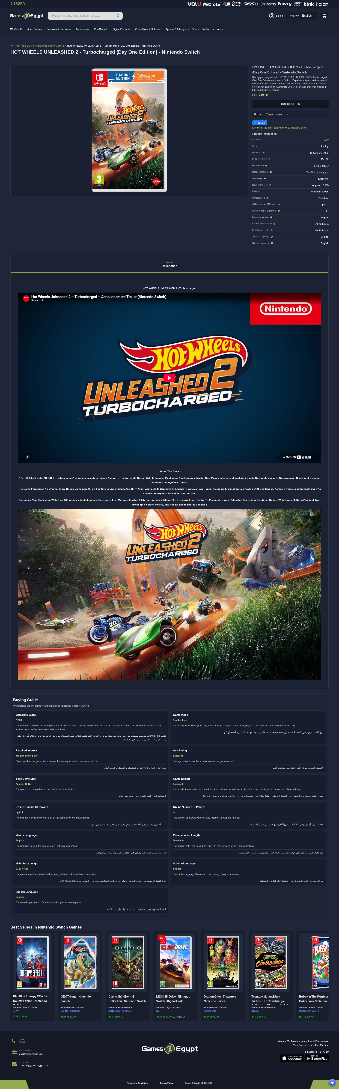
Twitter (325, 1052)
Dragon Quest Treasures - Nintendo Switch (221, 999)
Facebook (312, 1052)
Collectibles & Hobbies (148, 29)
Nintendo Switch (25, 45)
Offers (195, 29)
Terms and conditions (137, 1083)
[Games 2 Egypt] (26, 16)
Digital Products (121, 29)
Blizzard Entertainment (119, 1011)
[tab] (169, 264)
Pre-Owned (101, 29)
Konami (255, 1011)
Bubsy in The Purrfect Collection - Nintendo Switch (318, 999)
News (219, 29)
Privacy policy (166, 1083)
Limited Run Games (71, 1011)
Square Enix (210, 1011)
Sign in (280, 15)
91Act (16, 1011)
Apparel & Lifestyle (176, 29)
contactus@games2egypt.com (33, 1065)
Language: (294, 15)
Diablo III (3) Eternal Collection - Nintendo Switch (127, 999)
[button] (14, 975)
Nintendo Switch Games (50, 45)
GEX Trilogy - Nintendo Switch (76, 999)
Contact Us (207, 29)
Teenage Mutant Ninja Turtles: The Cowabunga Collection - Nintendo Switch (270, 1000)
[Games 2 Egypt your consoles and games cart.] (324, 15)
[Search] (118, 16)
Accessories (83, 29)
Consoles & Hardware (58, 29)
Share (261, 122)
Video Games (34, 29)
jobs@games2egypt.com (31, 1054)
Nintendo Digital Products (169, 1007)
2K (157, 1011)
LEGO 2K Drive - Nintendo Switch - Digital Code (173, 999)
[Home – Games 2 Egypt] (11, 45)
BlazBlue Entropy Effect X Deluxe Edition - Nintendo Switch (30, 1000)
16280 (19, 3)
